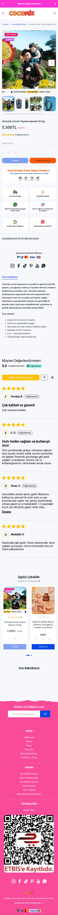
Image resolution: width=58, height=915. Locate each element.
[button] (2, 4)
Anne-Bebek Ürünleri (19, 24)
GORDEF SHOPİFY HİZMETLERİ (29, 903)
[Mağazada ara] (54, 13)
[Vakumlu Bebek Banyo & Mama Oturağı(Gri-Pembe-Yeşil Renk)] (43, 600)
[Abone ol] (45, 714)
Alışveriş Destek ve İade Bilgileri (20, 238)
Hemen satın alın (42, 160)
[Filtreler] (44, 377)
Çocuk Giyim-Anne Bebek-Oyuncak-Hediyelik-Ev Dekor (32, 898)
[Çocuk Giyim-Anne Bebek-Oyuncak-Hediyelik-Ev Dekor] (22, 13)
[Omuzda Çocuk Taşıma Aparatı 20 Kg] (14, 600)
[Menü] (3, 13)
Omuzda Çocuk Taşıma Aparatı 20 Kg (15, 623)
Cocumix (5, 24)
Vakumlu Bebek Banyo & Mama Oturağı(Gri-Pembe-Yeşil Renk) (43, 624)
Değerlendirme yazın (21, 377)
